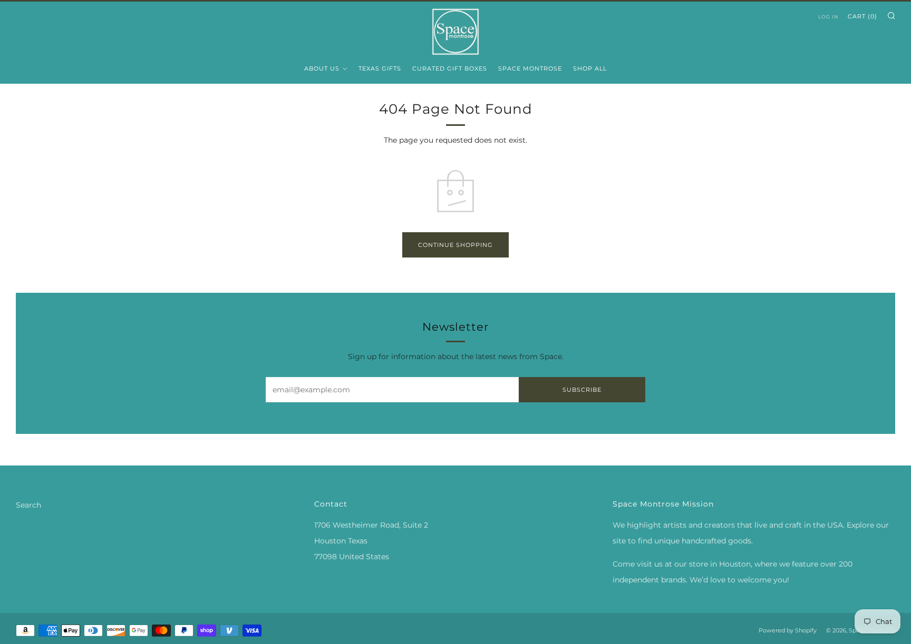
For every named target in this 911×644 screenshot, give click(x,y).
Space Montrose (530, 68)
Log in (828, 16)
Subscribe (582, 389)
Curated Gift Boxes (449, 68)
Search (28, 505)
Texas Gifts (379, 68)
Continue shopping (455, 245)
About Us (322, 68)
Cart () (862, 16)
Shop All (590, 68)
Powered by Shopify (788, 630)
